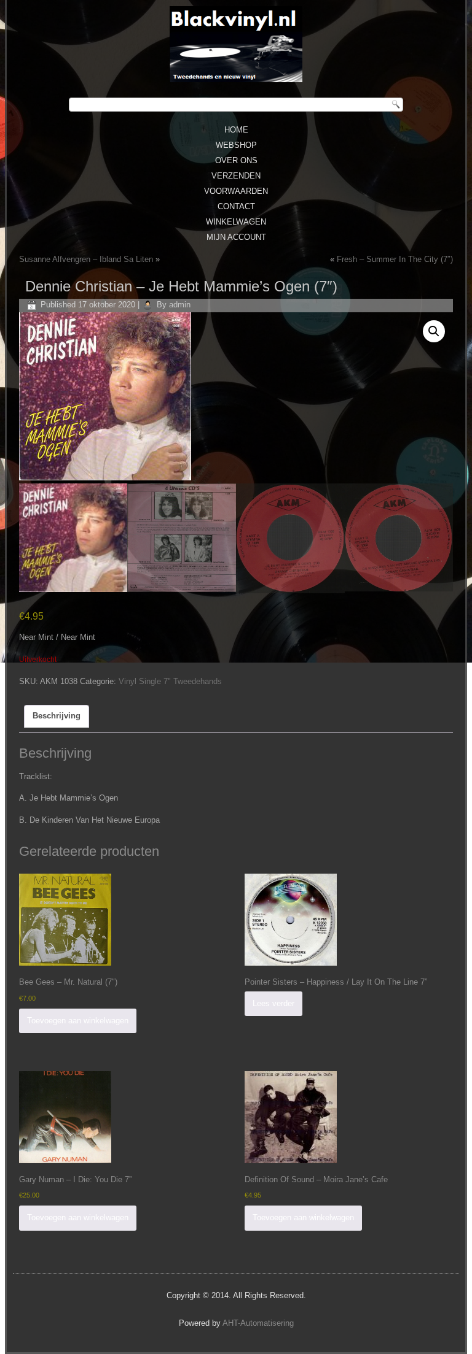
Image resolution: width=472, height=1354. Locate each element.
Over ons (236, 160)
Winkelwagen (236, 221)
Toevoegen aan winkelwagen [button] (77, 1020)
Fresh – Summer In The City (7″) (395, 259)
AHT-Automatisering (258, 1323)
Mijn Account (236, 237)
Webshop (236, 145)
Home (236, 129)
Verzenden (236, 175)
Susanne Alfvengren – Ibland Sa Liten (86, 259)
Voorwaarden (236, 191)
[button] (434, 331)
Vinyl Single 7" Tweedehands (170, 681)
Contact (236, 206)
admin (180, 304)
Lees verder (273, 1003)
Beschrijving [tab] (57, 715)
